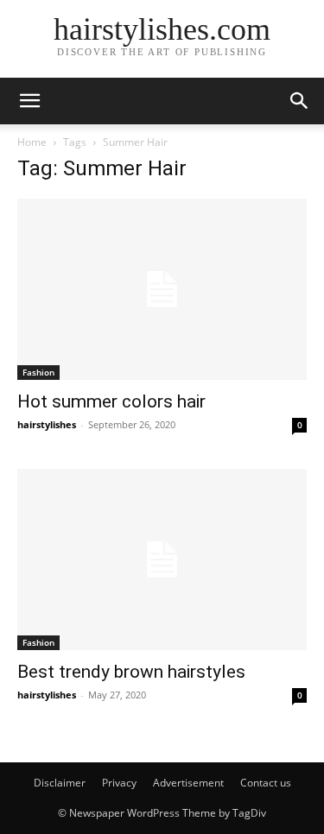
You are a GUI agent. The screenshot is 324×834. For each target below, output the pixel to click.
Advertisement (188, 782)
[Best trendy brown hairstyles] (162, 559)
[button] (29, 101)
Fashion (38, 372)
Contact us (265, 782)
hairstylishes (46, 424)
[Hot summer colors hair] (162, 289)
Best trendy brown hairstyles (131, 671)
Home (32, 142)
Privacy (119, 782)
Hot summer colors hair (111, 401)
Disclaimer (60, 782)
